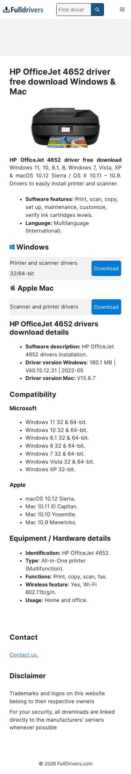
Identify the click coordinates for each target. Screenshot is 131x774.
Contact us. (24, 654)
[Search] (97, 10)
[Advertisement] (65, 37)
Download (106, 268)
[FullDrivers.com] (23, 9)
